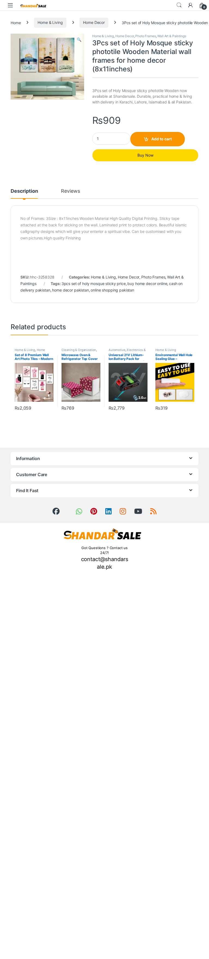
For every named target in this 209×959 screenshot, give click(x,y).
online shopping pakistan (112, 290)
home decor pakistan (70, 290)
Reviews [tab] (70, 191)
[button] (79, 39)
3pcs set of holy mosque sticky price (94, 283)
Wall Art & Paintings (171, 36)
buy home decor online (147, 283)
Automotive (117, 350)
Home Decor (94, 22)
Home (16, 22)
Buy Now (145, 155)
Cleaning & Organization (79, 350)
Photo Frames (145, 36)
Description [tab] (24, 191)
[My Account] (190, 5)
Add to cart (161, 139)
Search (179, 5)
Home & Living (50, 22)
